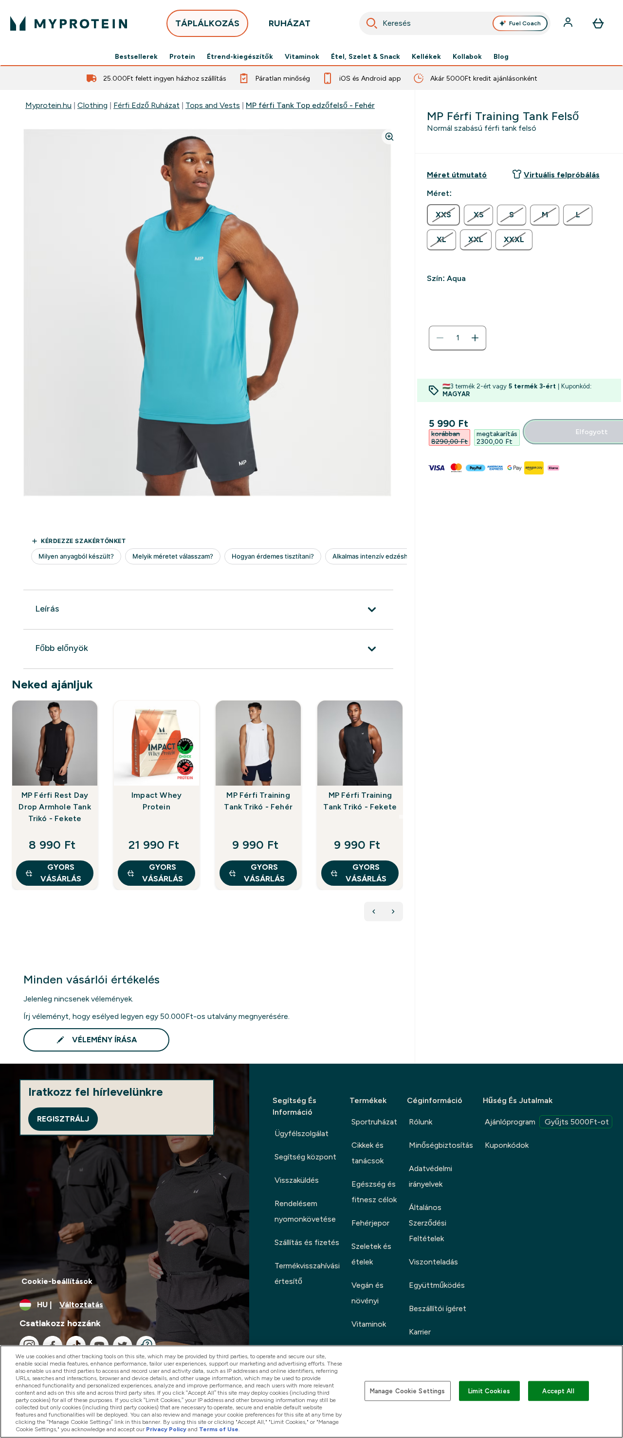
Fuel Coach (525, 23)
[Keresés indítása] (372, 23)
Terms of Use (218, 1429)
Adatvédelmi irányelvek (430, 1176)
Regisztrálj (63, 1119)
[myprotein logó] (68, 23)
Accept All (558, 1390)
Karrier (420, 1332)
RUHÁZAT (290, 23)
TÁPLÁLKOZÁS (207, 23)
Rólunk (420, 1122)
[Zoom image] (389, 136)
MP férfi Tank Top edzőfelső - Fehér (310, 105)
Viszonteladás (433, 1262)
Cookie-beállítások (56, 1281)
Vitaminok (302, 56)
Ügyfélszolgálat (302, 1133)
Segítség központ (305, 1157)
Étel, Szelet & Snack (365, 56)
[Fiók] (569, 23)
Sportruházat (374, 1122)
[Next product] (393, 911)
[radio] (443, 215)
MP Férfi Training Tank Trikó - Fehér (258, 801)
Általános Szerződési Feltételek (427, 1223)
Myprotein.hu (48, 105)
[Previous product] (374, 911)
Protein (182, 56)
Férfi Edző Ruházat (146, 105)
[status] (457, 338)
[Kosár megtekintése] (598, 23)
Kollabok (467, 56)
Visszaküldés (297, 1180)
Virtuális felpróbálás (562, 175)
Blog (501, 56)
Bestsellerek (136, 56)
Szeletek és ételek (371, 1254)
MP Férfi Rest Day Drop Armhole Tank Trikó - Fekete (54, 807)
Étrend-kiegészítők (240, 56)
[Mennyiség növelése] (475, 338)
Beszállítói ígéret (437, 1308)
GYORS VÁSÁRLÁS (60, 873)
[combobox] (455, 23)
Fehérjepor (370, 1223)
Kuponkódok (507, 1145)
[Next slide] (401, 817)
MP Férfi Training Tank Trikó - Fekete (360, 801)
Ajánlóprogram (547, 1122)
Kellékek (426, 56)
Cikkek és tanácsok (367, 1153)
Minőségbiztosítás (441, 1145)
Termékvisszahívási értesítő (307, 1273)
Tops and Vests (212, 105)
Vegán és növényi (367, 1293)
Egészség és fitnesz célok (374, 1192)
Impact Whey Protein (156, 801)
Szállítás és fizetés (307, 1242)
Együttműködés (437, 1285)
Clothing (92, 105)
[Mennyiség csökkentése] (440, 338)
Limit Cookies (489, 1390)
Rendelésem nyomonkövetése (305, 1211)
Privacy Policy (166, 1429)
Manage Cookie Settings (407, 1390)
